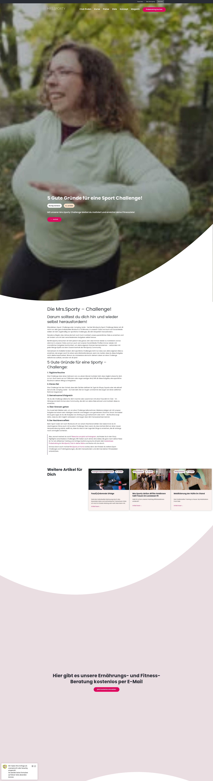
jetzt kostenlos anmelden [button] (106, 689)
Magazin (135, 9)
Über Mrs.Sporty (150, 1)
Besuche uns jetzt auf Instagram (84, 436)
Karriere (160, 1)
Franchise (140, 1)
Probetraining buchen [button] (154, 9)
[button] (54, 219)
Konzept (124, 9)
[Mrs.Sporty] (56, 9)
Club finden (85, 9)
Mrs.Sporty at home (77, 447)
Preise (106, 9)
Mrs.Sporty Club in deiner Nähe (73, 443)
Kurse (97, 9)
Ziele (114, 9)
